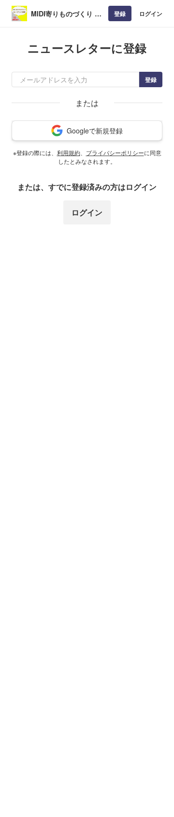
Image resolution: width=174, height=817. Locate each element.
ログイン (150, 13)
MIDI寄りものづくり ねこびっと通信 (66, 14)
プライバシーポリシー (115, 152)
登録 (120, 13)
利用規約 (68, 152)
